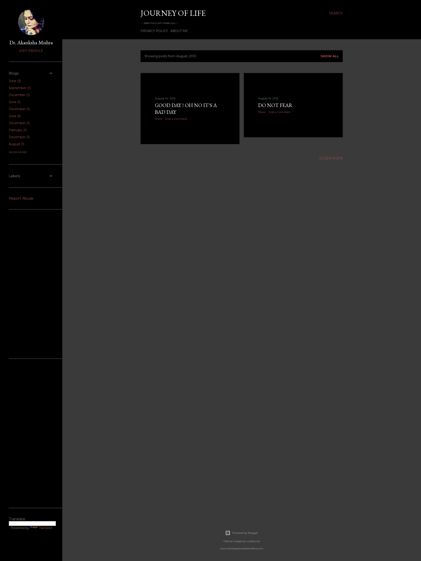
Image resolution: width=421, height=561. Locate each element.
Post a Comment (176, 118)
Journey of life (173, 13)
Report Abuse (21, 198)
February (17, 130)
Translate (45, 528)
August (16, 144)
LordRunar (253, 541)
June (14, 81)
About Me (179, 31)
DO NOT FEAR (275, 105)
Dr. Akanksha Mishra (31, 42)
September (19, 88)
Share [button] (158, 118)
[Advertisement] (31, 284)
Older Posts (331, 158)
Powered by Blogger (245, 532)
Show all (330, 56)
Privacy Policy (154, 31)
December (19, 95)
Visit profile (31, 51)
